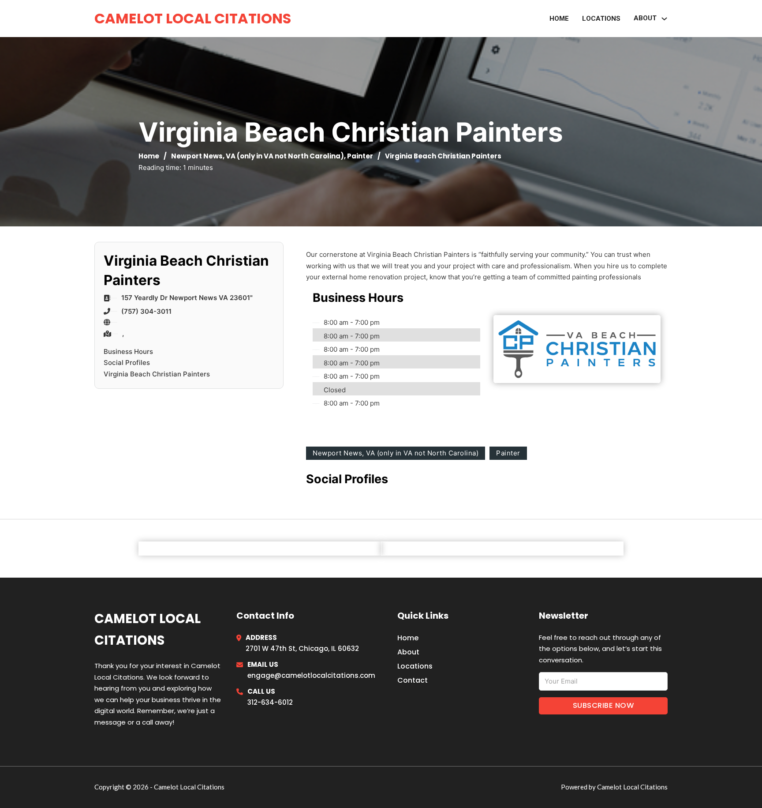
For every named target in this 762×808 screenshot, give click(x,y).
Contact (412, 680)
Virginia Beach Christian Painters (157, 374)
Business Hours (128, 351)
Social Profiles (127, 362)
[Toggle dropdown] (664, 18)
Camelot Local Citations (192, 18)
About (408, 652)
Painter (360, 156)
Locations (601, 19)
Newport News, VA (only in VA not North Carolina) (257, 156)
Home (559, 19)
